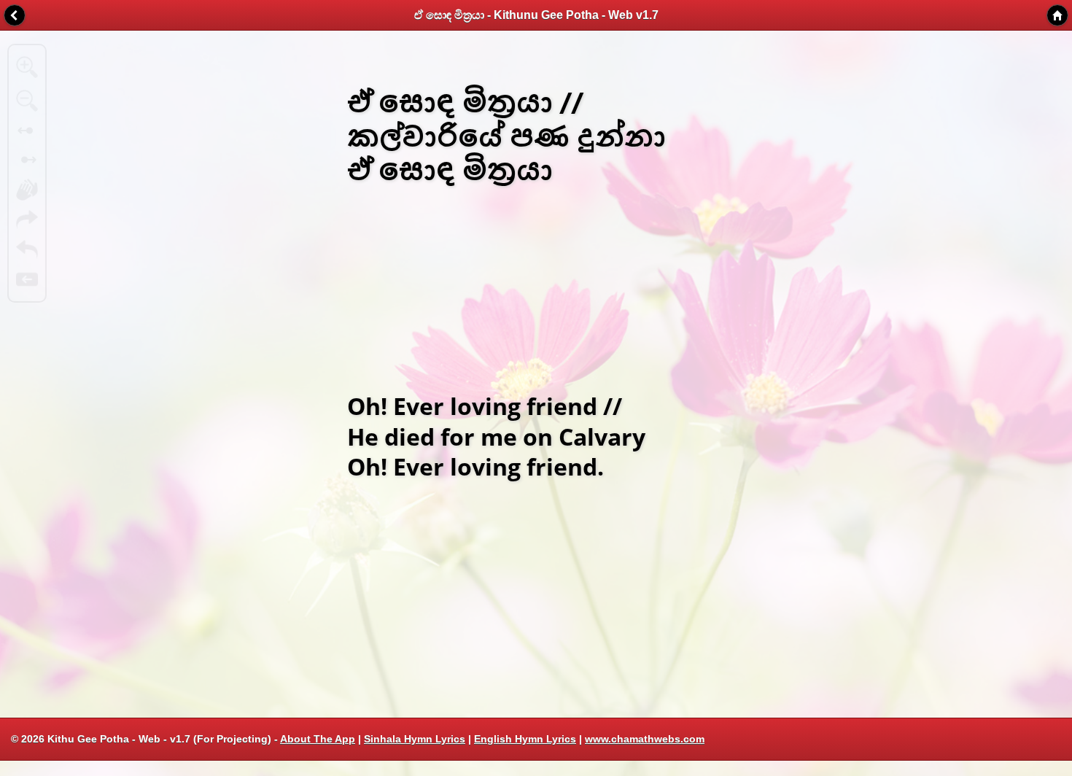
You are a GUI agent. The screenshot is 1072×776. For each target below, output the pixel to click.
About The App (317, 739)
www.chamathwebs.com (644, 739)
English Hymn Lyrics (525, 739)
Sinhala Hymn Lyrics (414, 739)
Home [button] (1057, 15)
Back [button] (15, 15)
